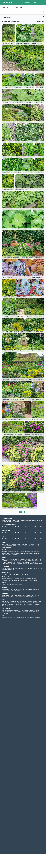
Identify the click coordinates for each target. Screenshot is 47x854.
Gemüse (20, 589)
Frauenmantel (34, 559)
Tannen (3, 547)
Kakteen (12, 584)
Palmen (34, 578)
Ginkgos (4, 545)
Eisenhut (22, 559)
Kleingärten (4, 602)
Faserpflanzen (13, 589)
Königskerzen (19, 560)
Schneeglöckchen (38, 568)
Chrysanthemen (10, 559)
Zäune (7, 613)
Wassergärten (5, 605)
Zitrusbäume (9, 547)
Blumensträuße (5, 595)
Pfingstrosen (35, 560)
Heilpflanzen (36, 589)
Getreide (25, 589)
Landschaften (19, 617)
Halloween (36, 595)
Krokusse (17, 568)
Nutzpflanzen (28, 520)
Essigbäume (24, 544)
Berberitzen (4, 551)
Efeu (3, 574)
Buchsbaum (11, 551)
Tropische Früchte (33, 580)
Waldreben (15, 574)
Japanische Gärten (37, 601)
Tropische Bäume (15, 580)
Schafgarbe (19, 562)
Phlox (40, 560)
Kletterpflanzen (20, 520)
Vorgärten (37, 604)
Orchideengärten (6, 604)
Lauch (22, 568)
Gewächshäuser (25, 610)
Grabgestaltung (29, 595)
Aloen (7, 584)
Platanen (37, 545)
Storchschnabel (34, 563)
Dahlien (17, 559)
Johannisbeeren (5, 553)
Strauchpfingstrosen (7, 554)
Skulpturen (25, 611)
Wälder (32, 617)
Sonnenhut (19, 563)
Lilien (25, 568)
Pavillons (9, 611)
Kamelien (12, 553)
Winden (21, 574)
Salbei (14, 562)
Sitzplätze (19, 611)
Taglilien (40, 563)
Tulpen (13, 569)
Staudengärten (21, 604)
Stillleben (28, 596)
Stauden (34, 520)
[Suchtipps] (43, 12)
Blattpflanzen (10, 578)
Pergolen (14, 611)
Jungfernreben (8, 574)
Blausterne (4, 568)
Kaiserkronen (11, 568)
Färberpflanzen (5, 589)
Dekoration (9, 520)
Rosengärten (14, 604)
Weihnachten (34, 596)
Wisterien (26, 574)
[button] (43, 17)
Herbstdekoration (6, 596)
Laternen (36, 610)
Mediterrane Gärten (20, 602)
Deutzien (17, 551)
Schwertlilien (35, 562)
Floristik (12, 595)
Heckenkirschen (29, 551)
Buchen (8, 544)
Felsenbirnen (31, 544)
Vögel (28, 617)
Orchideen (28, 578)
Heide (13, 560)
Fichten (37, 544)
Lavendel (25, 560)
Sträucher (39, 520)
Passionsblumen (6, 580)
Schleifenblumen (27, 562)
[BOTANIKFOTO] (7, 2)
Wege (3, 613)
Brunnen (4, 610)
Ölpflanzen (17, 590)
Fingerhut (27, 559)
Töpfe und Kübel (36, 611)
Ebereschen (13, 544)
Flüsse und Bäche (6, 617)
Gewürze (30, 589)
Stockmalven (26, 563)
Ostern (13, 596)
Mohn (29, 560)
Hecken (31, 610)
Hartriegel (9, 545)
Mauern (4, 611)
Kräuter (4, 590)
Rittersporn (9, 562)
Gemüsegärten (23, 601)
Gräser (9, 560)
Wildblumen (37, 617)
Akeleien (4, 559)
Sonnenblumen (5, 563)
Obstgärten (36, 602)
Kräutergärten (11, 602)
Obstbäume (31, 545)
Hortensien (36, 551)
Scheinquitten (36, 553)
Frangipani (22, 578)
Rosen (30, 553)
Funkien (40, 559)
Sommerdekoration (20, 596)
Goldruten (4, 560)
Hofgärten (30, 601)
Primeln (4, 562)
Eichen (19, 544)
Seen (24, 617)
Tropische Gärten (30, 604)
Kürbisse (9, 590)
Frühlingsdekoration (19, 595)
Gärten (14, 520)
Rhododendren (24, 553)
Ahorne (3, 544)
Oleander (18, 553)
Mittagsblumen (18, 584)
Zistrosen (15, 554)
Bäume (3, 520)
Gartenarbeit (10, 610)
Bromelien (17, 578)
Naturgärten (29, 602)
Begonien (4, 578)
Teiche (30, 611)
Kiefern (20, 545)
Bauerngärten (5, 601)
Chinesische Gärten (13, 601)
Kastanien (15, 545)
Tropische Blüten (23, 580)
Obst (13, 590)
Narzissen (30, 568)
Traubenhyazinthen (6, 569)
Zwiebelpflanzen (15, 521)
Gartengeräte (17, 610)
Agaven (3, 584)
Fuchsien (22, 551)
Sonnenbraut (13, 563)
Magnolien (25, 545)
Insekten (13, 617)
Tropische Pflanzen (6, 521)
